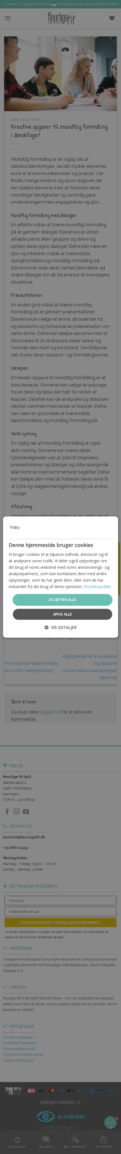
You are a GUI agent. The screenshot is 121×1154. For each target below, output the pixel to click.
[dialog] (60, 577)
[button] (60, 627)
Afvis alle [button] (62, 614)
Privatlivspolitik (97, 586)
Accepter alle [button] (62, 599)
